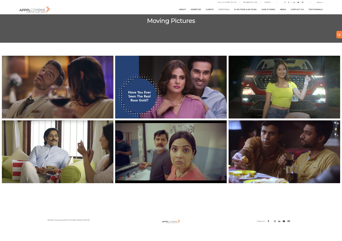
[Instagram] (288, 2)
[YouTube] (298, 2)
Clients (210, 9)
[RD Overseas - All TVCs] (284, 87)
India (319, 2)
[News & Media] (302, 2)
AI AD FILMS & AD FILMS (245, 9)
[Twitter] (291, 2)
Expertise (196, 9)
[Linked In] (294, 2)
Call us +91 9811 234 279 (226, 2)
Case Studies (268, 9)
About (182, 9)
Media (283, 9)
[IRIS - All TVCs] (57, 87)
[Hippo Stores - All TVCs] (171, 151)
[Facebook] (285, 2)
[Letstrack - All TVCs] (284, 151)
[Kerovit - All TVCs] (171, 87)
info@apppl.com (250, 2)
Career (267, 2)
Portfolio (224, 9)
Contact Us (297, 9)
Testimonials (315, 9)
